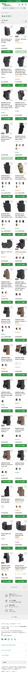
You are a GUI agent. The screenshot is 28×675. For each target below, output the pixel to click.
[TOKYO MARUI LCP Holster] (7, 526)
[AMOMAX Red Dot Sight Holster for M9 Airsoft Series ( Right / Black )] (7, 61)
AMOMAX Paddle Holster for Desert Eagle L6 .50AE (6, 567)
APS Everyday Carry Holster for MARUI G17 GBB (6, 40)
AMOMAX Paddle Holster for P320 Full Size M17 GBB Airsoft (6, 359)
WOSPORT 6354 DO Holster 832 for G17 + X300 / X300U (20, 137)
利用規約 (3, 671)
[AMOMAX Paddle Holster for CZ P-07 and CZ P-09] (21, 384)
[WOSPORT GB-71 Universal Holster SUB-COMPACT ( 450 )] (7, 206)
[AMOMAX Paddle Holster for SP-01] (21, 455)
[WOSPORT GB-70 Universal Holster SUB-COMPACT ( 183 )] (21, 206)
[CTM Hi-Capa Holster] (21, 244)
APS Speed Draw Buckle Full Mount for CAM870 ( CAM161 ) (21, 567)
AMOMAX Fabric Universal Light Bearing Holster (5, 500)
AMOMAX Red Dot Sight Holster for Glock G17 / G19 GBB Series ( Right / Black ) (7, 105)
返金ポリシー (14, 671)
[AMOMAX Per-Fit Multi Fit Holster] (21, 491)
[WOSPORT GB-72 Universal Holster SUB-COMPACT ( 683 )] (21, 168)
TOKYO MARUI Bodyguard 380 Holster (19, 535)
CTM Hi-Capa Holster (20, 252)
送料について (8, 671)
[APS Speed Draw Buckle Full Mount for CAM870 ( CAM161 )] (21, 558)
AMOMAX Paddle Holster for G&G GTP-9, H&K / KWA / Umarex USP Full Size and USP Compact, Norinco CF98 (20, 286)
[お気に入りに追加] (11, 27)
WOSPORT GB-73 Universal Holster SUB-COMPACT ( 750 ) (6, 177)
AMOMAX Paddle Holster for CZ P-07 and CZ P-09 (20, 394)
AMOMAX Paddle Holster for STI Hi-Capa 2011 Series (6, 321)
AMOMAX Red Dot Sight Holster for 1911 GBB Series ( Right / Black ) (21, 105)
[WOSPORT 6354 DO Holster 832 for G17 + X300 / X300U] (21, 128)
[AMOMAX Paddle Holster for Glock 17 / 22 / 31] (21, 312)
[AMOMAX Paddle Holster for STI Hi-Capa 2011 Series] (7, 312)
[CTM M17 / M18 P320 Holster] (21, 31)
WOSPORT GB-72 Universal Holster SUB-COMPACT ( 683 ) (20, 177)
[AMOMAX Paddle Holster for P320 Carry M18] (21, 420)
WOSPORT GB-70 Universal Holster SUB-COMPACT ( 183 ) (20, 215)
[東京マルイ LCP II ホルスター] (7, 244)
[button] (22, 4)
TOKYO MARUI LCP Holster (6, 534)
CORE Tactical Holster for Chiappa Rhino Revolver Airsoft (6, 138)
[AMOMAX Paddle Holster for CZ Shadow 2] (7, 420)
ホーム (2, 12)
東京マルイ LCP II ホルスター (6, 252)
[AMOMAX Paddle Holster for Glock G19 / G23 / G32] (7, 455)
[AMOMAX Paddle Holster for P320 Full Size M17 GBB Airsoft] (7, 350)
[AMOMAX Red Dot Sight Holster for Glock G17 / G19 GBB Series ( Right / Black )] (7, 95)
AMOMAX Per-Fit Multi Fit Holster (19, 500)
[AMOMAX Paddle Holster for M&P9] (21, 350)
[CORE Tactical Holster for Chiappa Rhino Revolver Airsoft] (7, 128)
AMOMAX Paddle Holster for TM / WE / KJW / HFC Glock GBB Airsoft (6, 394)
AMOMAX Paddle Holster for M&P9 (19, 358)
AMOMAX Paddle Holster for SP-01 (19, 463)
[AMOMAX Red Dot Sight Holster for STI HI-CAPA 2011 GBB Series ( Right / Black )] (21, 61)
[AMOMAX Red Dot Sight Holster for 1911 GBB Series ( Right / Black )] (21, 95)
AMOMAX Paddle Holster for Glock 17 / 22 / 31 (21, 321)
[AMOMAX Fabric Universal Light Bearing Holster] (7, 491)
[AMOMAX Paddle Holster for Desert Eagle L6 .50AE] (7, 558)
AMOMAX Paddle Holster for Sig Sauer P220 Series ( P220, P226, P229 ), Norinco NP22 (6, 285)
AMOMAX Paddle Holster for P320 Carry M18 (19, 430)
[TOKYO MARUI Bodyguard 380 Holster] (21, 526)
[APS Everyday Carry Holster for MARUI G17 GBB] (7, 31)
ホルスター (7, 12)
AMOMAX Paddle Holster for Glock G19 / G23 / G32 (7, 464)
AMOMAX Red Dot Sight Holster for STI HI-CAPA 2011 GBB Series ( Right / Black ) (21, 72)
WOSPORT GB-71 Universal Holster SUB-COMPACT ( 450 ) (6, 215)
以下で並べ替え (4, 20)
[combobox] (14, 8)
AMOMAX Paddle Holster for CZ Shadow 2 (5, 430)
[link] (5, 587)
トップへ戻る (14, 617)
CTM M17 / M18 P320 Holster (20, 40)
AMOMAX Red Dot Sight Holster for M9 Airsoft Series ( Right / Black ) (6, 71)
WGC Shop (6, 666)
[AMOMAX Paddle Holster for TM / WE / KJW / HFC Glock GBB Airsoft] (7, 384)
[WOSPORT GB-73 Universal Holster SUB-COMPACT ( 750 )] (7, 168)
